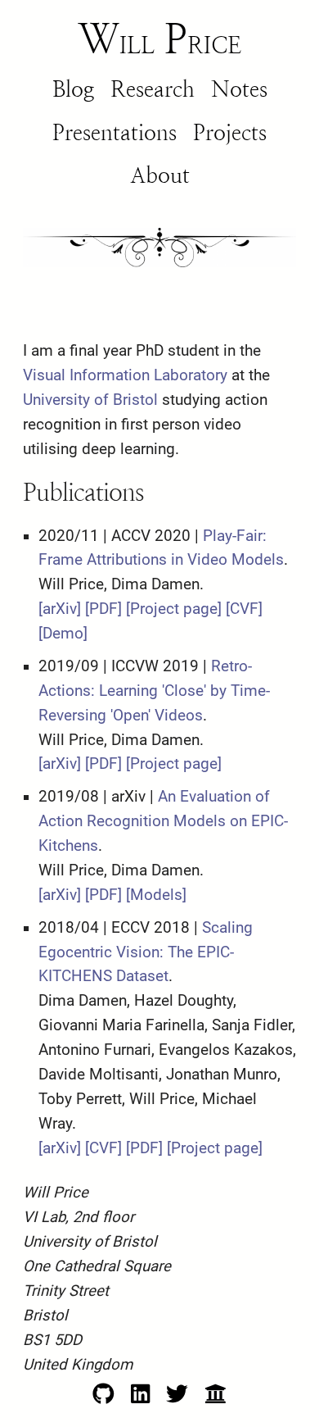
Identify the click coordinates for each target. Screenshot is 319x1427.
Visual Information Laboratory (125, 375)
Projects (230, 132)
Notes (239, 89)
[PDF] (103, 609)
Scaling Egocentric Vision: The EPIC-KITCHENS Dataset (145, 952)
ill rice (159, 39)
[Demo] (63, 634)
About (160, 175)
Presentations (114, 132)
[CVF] (244, 609)
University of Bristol (90, 400)
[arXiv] (59, 609)
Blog (73, 89)
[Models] (156, 895)
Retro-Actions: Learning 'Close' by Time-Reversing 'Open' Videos (154, 691)
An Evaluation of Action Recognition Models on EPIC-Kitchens (163, 821)
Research (152, 89)
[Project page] (174, 609)
